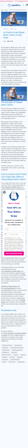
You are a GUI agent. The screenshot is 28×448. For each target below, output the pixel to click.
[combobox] (6, 234)
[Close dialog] (4, 192)
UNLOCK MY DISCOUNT (14, 253)
